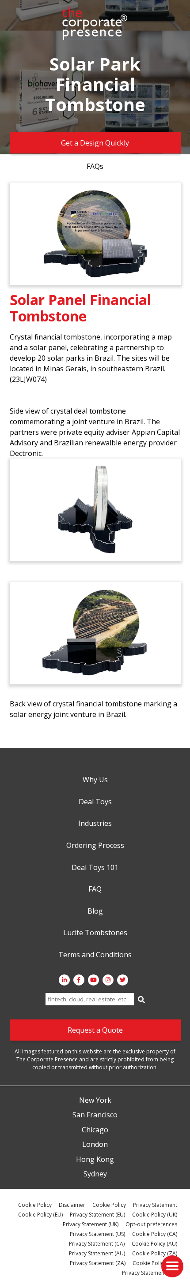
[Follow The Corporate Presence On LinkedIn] (64, 979)
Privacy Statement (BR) (149, 1273)
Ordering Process (95, 846)
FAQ (95, 889)
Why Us (95, 780)
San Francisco (95, 1115)
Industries (95, 824)
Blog (95, 911)
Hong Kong (95, 1160)
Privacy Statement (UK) (90, 1224)
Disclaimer (72, 1205)
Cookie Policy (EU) (40, 1214)
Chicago (95, 1130)
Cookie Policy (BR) (155, 1263)
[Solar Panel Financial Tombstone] (95, 234)
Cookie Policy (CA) (154, 1234)
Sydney (95, 1174)
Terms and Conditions (95, 955)
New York (95, 1101)
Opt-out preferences (151, 1224)
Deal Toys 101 (95, 868)
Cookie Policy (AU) (154, 1243)
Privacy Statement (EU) (97, 1214)
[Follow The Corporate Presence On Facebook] (78, 979)
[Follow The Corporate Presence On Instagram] (108, 979)
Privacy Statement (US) (97, 1234)
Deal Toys (95, 802)
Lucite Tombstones (95, 933)
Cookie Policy (35, 1205)
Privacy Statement (155, 1205)
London (95, 1145)
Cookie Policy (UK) (154, 1214)
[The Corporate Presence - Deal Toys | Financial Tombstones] (95, 23)
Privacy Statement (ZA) (97, 1263)
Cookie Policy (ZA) (154, 1253)
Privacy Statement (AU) (97, 1253)
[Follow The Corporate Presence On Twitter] (122, 979)
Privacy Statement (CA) (97, 1243)
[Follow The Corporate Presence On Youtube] (93, 979)
